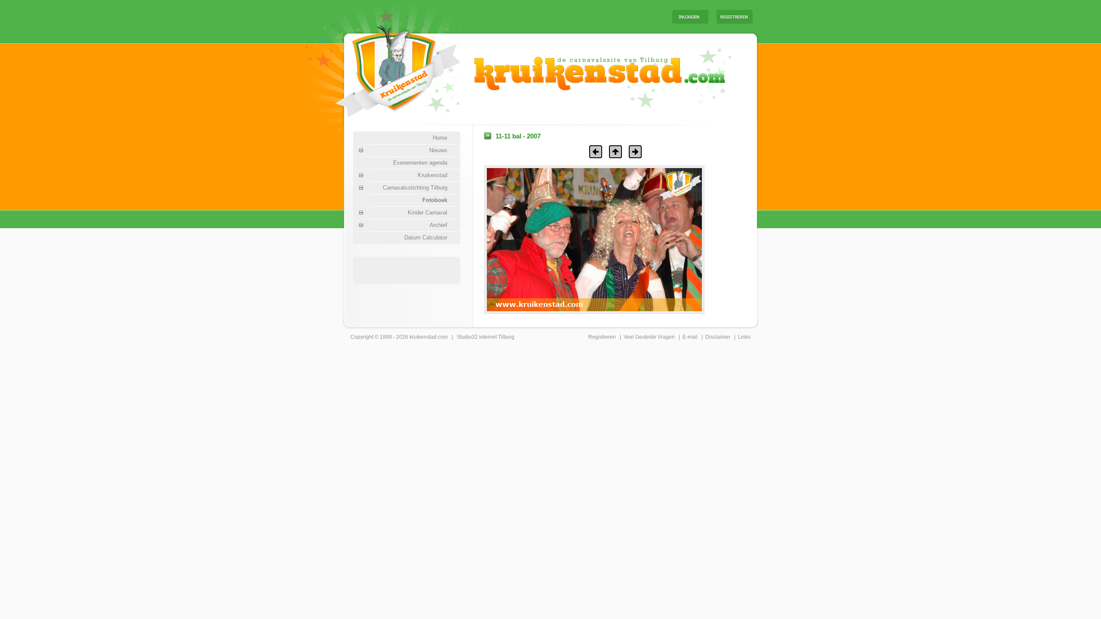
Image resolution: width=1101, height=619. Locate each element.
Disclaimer (717, 337)
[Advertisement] (558, 16)
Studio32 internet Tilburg (485, 337)
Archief (438, 225)
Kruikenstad (432, 175)
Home (440, 138)
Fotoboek (434, 200)
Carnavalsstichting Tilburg (415, 187)
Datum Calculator (425, 237)
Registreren (602, 337)
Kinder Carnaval (427, 212)
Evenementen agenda (420, 162)
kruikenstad (423, 337)
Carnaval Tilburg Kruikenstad (383, 68)
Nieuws (438, 150)
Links (744, 337)
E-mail (690, 337)
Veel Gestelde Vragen (649, 337)
